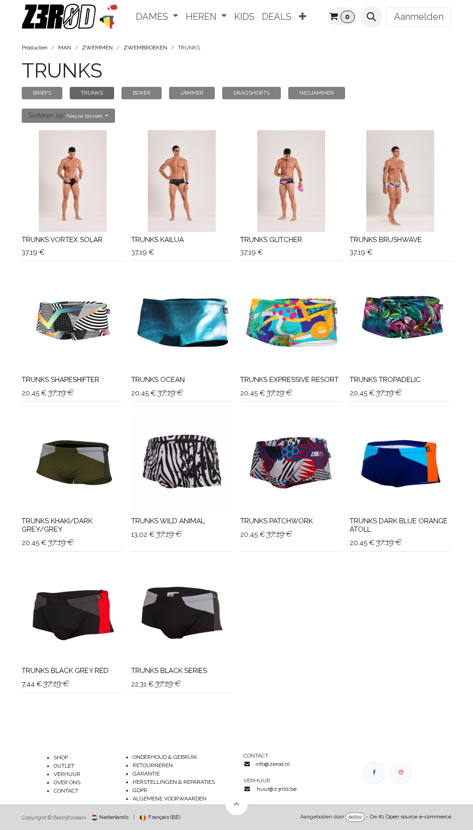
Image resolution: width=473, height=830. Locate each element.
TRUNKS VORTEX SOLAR (62, 240)
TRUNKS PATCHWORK (276, 521)
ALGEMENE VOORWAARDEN (169, 798)
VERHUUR (67, 774)
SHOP (61, 757)
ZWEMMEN (97, 47)
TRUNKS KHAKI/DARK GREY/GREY (57, 525)
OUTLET (64, 766)
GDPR (140, 790)
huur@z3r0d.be (277, 789)
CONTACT (66, 791)
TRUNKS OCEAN (158, 380)
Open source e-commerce (418, 817)
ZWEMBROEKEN (145, 47)
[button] (371, 17)
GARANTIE (146, 773)
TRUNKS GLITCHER (271, 240)
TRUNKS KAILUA (157, 240)
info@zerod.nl (273, 764)
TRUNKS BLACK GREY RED (65, 670)
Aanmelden (418, 16)
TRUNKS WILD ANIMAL (168, 521)
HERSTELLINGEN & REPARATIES (174, 782)
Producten (35, 47)
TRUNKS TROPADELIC (385, 380)
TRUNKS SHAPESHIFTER (60, 380)
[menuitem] (157, 16)
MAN (64, 47)
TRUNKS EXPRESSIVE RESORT (289, 380)
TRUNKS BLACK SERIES (169, 670)
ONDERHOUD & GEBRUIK (167, 757)
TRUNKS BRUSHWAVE (386, 240)
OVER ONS (67, 782)
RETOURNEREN (153, 765)
